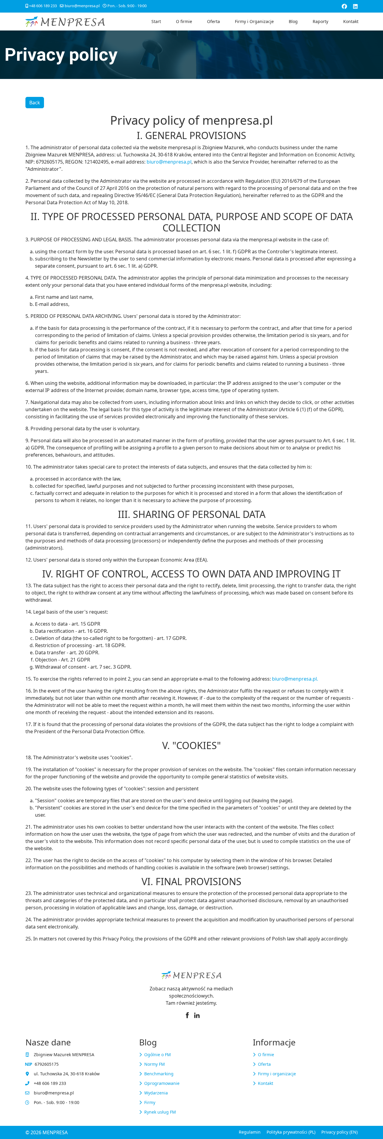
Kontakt (350, 21)
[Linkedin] (355, 6)
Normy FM (154, 1064)
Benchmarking (159, 1074)
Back (34, 102)
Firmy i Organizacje (254, 21)
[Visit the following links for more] (187, 1015)
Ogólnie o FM (157, 1054)
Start (156, 21)
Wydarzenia (156, 1093)
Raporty (320, 21)
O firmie (184, 21)
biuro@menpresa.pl (82, 5)
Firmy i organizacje (277, 1074)
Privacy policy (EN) (339, 1132)
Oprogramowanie (162, 1083)
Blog (293, 21)
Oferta (213, 21)
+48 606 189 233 (43, 5)
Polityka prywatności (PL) (291, 1132)
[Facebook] (344, 6)
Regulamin (250, 1132)
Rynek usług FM (160, 1112)
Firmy (149, 1102)
